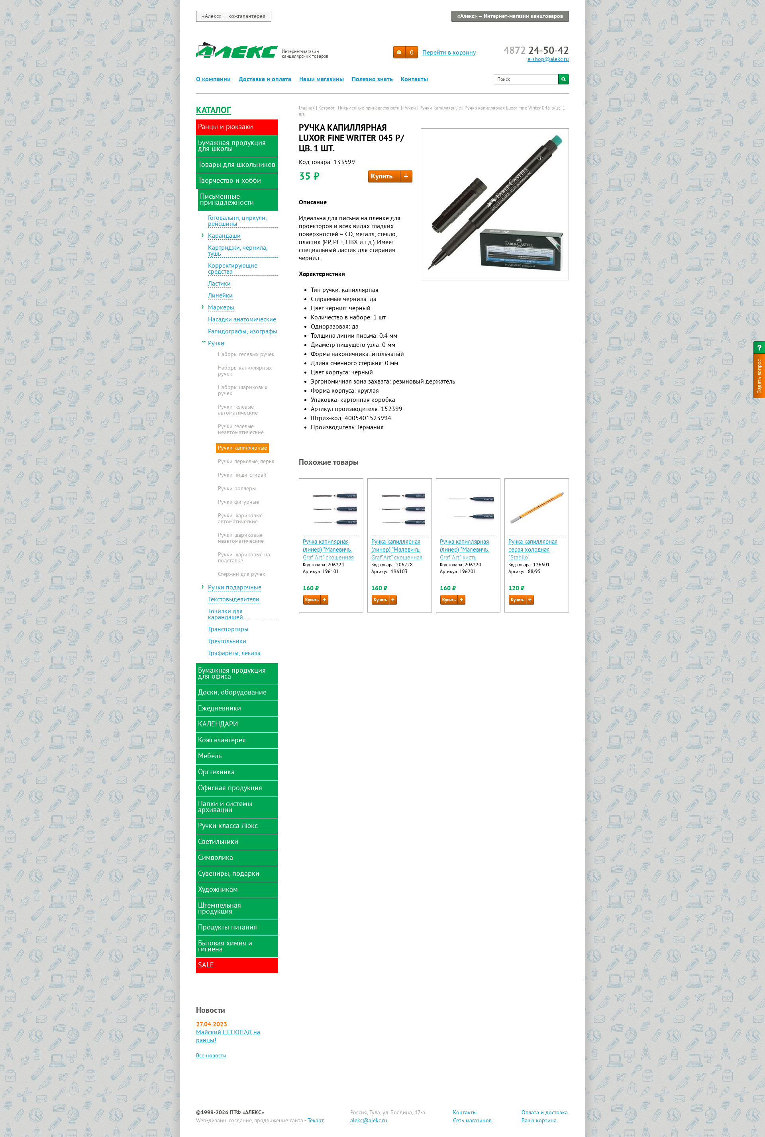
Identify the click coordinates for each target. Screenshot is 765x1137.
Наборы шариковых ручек (242, 391)
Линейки (220, 296)
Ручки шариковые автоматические (240, 519)
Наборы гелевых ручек (246, 355)
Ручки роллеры (237, 489)
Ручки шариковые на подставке (244, 558)
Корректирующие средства (232, 269)
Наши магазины (321, 80)
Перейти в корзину (449, 53)
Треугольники (227, 642)
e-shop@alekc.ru (548, 59)
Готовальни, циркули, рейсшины (237, 221)
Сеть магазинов (472, 1120)
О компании (213, 80)
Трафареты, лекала (234, 654)
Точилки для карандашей (225, 615)
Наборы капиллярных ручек (245, 371)
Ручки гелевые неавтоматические (241, 430)
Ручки (216, 344)
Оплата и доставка (545, 1113)
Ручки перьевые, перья (246, 462)
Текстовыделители (233, 600)
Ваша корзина (539, 1120)
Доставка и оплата (265, 80)
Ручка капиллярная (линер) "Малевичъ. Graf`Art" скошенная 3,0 (396, 554)
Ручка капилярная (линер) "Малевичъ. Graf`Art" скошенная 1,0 (328, 554)
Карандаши (224, 236)
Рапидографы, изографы (242, 332)
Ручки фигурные (238, 502)
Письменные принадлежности (369, 109)
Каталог (213, 111)
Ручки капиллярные (242, 448)
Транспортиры (228, 630)
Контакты (414, 80)
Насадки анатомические (242, 320)
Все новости (211, 1056)
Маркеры (221, 308)
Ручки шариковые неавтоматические (241, 538)
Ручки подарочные (234, 588)
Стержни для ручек (241, 574)
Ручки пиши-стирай (242, 475)
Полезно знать (372, 80)
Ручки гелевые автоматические (238, 410)
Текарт (316, 1120)
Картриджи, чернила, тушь (238, 251)
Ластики (219, 284)
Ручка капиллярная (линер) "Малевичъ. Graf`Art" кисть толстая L (464, 554)
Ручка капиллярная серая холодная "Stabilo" (532, 550)
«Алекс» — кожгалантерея (233, 16)
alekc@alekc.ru (368, 1120)
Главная (307, 109)
